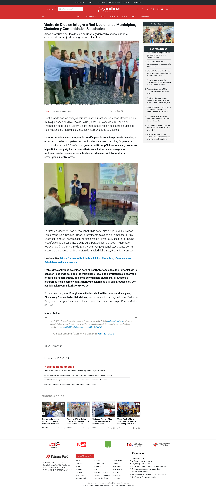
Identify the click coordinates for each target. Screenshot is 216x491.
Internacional (81, 478)
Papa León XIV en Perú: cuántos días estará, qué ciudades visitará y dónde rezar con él (159, 109)
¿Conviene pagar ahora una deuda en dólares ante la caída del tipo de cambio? (158, 118)
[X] (142, 9)
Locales (79, 472)
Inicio (78, 461)
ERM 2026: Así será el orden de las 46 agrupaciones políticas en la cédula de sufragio (159, 73)
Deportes (97, 466)
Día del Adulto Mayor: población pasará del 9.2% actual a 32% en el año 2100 (159, 127)
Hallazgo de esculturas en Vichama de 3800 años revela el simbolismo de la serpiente (158, 137)
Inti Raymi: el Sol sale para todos (144, 477)
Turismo (126, 2)
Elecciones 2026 (138, 458)
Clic (95, 469)
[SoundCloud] (162, 9)
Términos (116, 483)
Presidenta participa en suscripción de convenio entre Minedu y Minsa (70, 384)
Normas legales (114, 2)
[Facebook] (138, 9)
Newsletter (145, 16)
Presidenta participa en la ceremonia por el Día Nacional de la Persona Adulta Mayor (159, 82)
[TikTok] (172, 9)
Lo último (78, 16)
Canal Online (113, 16)
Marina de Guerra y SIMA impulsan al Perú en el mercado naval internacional (102, 422)
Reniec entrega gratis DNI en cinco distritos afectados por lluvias (158, 91)
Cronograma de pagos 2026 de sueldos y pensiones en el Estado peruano (158, 55)
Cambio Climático (101, 478)
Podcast (134, 16)
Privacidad (125, 483)
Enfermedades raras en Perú (142, 461)
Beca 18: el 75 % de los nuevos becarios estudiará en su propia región (78, 421)
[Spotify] (167, 9)
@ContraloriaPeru (115, 321)
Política (78, 466)
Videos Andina (53, 396)
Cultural (97, 461)
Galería (102, 16)
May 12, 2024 (106, 333)
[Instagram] (157, 9)
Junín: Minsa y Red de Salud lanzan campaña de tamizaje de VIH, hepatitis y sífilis (74, 371)
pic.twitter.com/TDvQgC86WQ (89, 327)
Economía (79, 469)
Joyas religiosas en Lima (141, 464)
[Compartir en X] (62, 427)
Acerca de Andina (105, 483)
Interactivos (117, 469)
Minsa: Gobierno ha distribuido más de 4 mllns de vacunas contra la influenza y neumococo (78, 375)
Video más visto (159, 23)
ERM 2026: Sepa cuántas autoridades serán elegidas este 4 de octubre (159, 64)
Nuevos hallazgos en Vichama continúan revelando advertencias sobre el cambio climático (53, 422)
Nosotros (116, 478)
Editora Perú (92, 483)
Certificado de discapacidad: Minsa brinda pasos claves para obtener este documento (76, 380)
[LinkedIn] (147, 9)
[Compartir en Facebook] (59, 427)
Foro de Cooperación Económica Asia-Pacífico (149, 466)
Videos (124, 16)
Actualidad (91, 16)
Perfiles (90, 2)
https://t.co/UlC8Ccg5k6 (67, 327)
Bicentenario (79, 2)
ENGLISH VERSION (85, 456)
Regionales (80, 475)
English (49, 9)
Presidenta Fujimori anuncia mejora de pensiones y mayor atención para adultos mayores (158, 100)
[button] (43, 413)
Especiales (101, 2)
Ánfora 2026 (99, 464)
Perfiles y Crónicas (101, 472)
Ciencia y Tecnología (102, 475)
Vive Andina (137, 2)
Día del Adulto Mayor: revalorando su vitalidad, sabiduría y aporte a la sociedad (127, 422)
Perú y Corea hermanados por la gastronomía (149, 474)
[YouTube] (152, 9)
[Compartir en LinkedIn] (64, 427)
